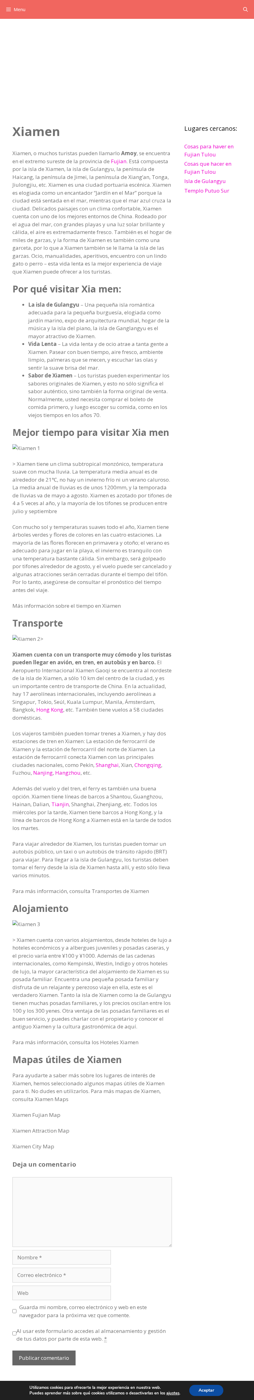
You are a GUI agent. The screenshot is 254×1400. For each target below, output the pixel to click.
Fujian (118, 161)
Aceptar (206, 1390)
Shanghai (107, 764)
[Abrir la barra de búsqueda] (245, 9)
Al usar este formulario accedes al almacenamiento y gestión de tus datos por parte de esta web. (91, 1335)
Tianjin (60, 804)
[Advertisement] (127, 65)
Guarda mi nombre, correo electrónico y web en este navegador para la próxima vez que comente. (83, 1311)
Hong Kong (49, 709)
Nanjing (43, 772)
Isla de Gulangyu (205, 181)
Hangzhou (68, 772)
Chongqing (147, 764)
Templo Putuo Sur (206, 190)
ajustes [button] (172, 1393)
